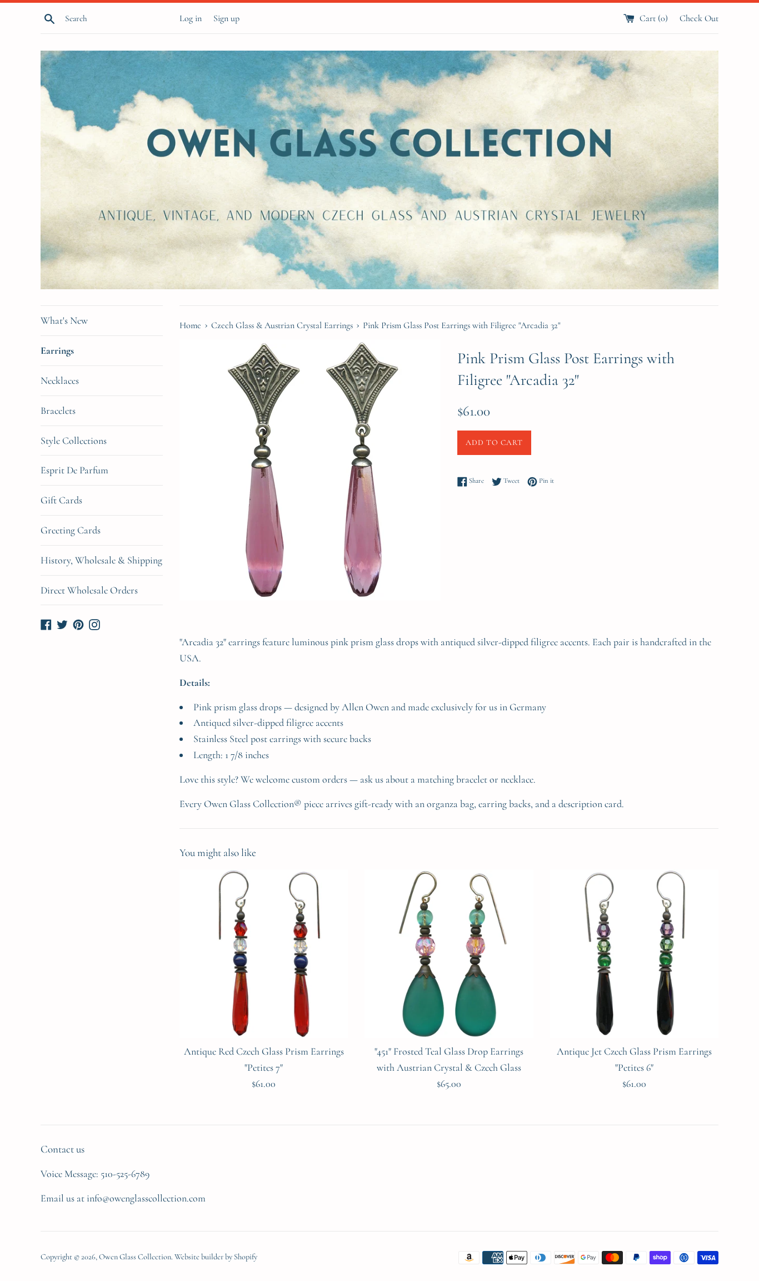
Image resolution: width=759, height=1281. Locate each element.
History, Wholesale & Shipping (101, 560)
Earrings (57, 350)
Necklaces (60, 380)
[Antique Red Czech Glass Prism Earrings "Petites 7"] (263, 953)
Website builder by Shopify (215, 1257)
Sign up (226, 18)
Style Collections (74, 440)
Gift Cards (61, 500)
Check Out (699, 18)
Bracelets (58, 410)
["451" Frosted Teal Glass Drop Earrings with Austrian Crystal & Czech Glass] (448, 953)
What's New (64, 320)
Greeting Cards (71, 530)
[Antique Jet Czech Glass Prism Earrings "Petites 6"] (634, 953)
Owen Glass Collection (135, 1257)
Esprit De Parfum (74, 470)
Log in (190, 18)
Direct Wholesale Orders (89, 590)
